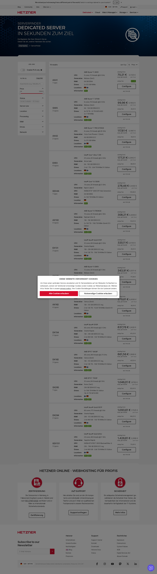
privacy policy (65, 288)
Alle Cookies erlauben (59, 293)
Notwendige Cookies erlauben (98, 293)
